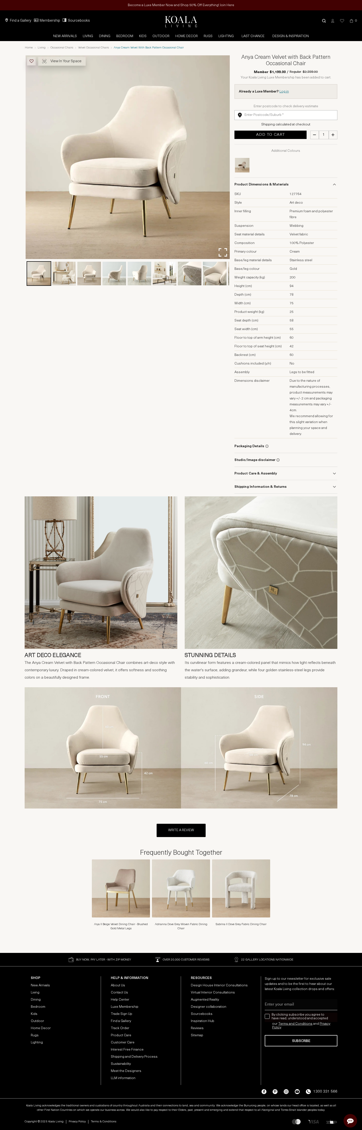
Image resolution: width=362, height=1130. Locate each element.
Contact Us (119, 992)
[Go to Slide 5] (139, 273)
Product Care (121, 1035)
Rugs (208, 36)
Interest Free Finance (127, 1050)
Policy (276, 1027)
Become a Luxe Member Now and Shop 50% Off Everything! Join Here (181, 5)
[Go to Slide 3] (89, 273)
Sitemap (197, 1035)
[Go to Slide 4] (114, 273)
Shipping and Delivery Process (134, 1057)
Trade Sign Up (121, 1014)
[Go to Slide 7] (189, 273)
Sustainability (121, 1064)
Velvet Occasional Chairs (93, 47)
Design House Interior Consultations (219, 985)
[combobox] (285, 115)
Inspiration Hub (202, 1021)
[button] (324, 21)
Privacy (325, 1024)
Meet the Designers (126, 1071)
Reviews (197, 1028)
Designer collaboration (208, 1007)
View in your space (66, 61)
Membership (50, 21)
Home (29, 47)
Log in (284, 91)
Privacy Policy (77, 1121)
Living (88, 36)
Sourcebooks (79, 21)
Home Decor (186, 36)
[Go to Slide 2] (64, 273)
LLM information (123, 1078)
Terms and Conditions (295, 1024)
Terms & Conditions (103, 1121)
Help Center (120, 1000)
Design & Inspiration (290, 36)
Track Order (120, 1028)
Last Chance (253, 36)
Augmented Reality (205, 1000)
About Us (118, 985)
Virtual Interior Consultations (213, 992)
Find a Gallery (20, 21)
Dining (104, 36)
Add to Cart (270, 135)
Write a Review (181, 830)
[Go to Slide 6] (164, 273)
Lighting (226, 36)
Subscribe (301, 1041)
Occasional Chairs (61, 47)
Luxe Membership (124, 1007)
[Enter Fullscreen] (222, 252)
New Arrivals (65, 36)
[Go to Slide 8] (214, 273)
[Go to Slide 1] (39, 273)
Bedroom (124, 36)
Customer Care (122, 1042)
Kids (143, 36)
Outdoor (160, 36)
